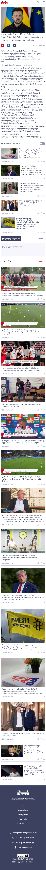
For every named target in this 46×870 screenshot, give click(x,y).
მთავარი (23, 805)
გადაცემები (23, 810)
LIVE (43, 867)
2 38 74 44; (20, 837)
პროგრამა (23, 814)
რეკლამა (23, 819)
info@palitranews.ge (25, 842)
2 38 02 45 (30, 837)
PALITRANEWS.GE (20, 859)
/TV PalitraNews (25, 847)
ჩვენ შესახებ (23, 823)
